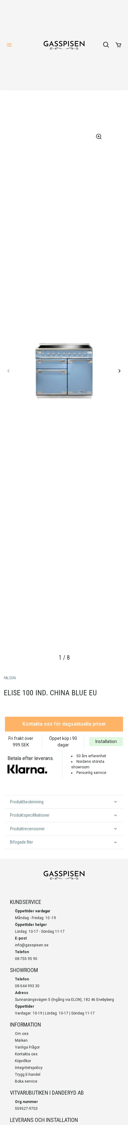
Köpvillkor (23, 1061)
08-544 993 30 (27, 986)
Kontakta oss (26, 1054)
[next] (119, 371)
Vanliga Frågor (27, 1047)
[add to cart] (118, 44)
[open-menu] (9, 45)
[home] (64, 45)
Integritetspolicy (29, 1068)
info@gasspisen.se (31, 945)
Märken (21, 1040)
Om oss (22, 1034)
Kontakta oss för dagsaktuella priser (64, 724)
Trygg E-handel (27, 1074)
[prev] (8, 371)
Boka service (26, 1081)
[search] (106, 45)
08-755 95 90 (26, 959)
